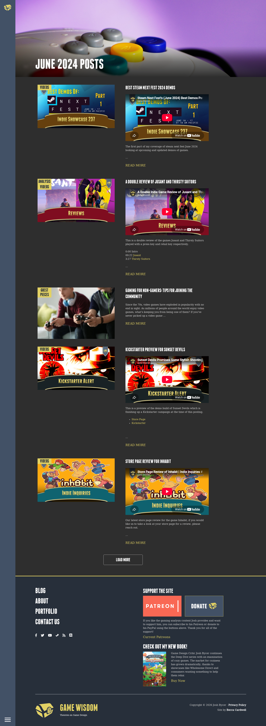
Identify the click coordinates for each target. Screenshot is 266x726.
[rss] (63, 635)
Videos (44, 87)
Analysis (44, 181)
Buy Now (178, 681)
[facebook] (36, 635)
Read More (135, 165)
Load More (123, 560)
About (41, 601)
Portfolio (46, 611)
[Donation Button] (204, 605)
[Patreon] (162, 605)
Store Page (138, 419)
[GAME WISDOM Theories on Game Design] (66, 722)
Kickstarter (139, 423)
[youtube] (50, 635)
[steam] (57, 635)
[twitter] (42, 635)
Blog (40, 590)
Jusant (137, 255)
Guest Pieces (44, 292)
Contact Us (47, 621)
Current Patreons (156, 637)
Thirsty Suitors (141, 259)
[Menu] (7, 720)
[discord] (70, 635)
